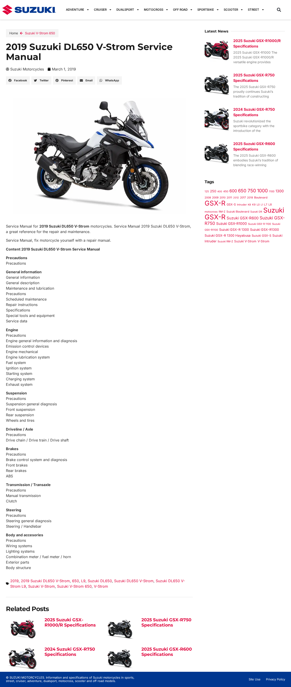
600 (233, 190)
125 (207, 191)
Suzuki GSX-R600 (242, 218)
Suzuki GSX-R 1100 (259, 224)
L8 (270, 204)
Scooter (231, 9)
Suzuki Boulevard (237, 211)
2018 (250, 197)
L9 (83, 581)
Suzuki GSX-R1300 (264, 229)
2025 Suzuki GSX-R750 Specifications (166, 622)
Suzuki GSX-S (261, 235)
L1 (262, 204)
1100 (271, 191)
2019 (14, 581)
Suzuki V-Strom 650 (40, 33)
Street (253, 9)
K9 (254, 204)
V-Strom (101, 586)
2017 (243, 197)
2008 (208, 197)
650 (75, 581)
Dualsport (125, 9)
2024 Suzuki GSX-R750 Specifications (70, 652)
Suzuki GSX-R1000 (231, 223)
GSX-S (231, 204)
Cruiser (100, 9)
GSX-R (215, 203)
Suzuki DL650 (100, 581)
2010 (223, 197)
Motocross (153, 9)
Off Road (180, 9)
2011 (229, 197)
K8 (249, 204)
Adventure (75, 9)
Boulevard (260, 197)
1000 (262, 190)
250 (213, 191)
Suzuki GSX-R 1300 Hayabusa (228, 235)
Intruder (242, 204)
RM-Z (222, 211)
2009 (215, 197)
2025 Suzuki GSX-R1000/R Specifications (70, 622)
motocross (211, 211)
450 (225, 191)
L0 (258, 204)
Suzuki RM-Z (225, 241)
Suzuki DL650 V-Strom (133, 581)
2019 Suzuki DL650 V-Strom (45, 581)
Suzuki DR (256, 211)
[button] (279, 9)
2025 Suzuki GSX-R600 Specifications (166, 652)
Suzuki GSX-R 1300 (234, 229)
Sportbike (205, 9)
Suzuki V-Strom (41, 586)
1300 (280, 191)
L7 (265, 204)
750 (252, 190)
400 (219, 191)
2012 (236, 197)
